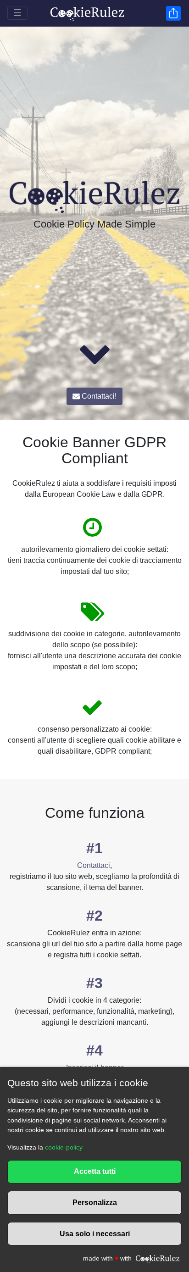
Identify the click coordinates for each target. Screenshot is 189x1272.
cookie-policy (64, 1147)
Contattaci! (98, 396)
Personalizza (94, 1202)
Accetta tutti (95, 1171)
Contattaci (93, 865)
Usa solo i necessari (95, 1234)
